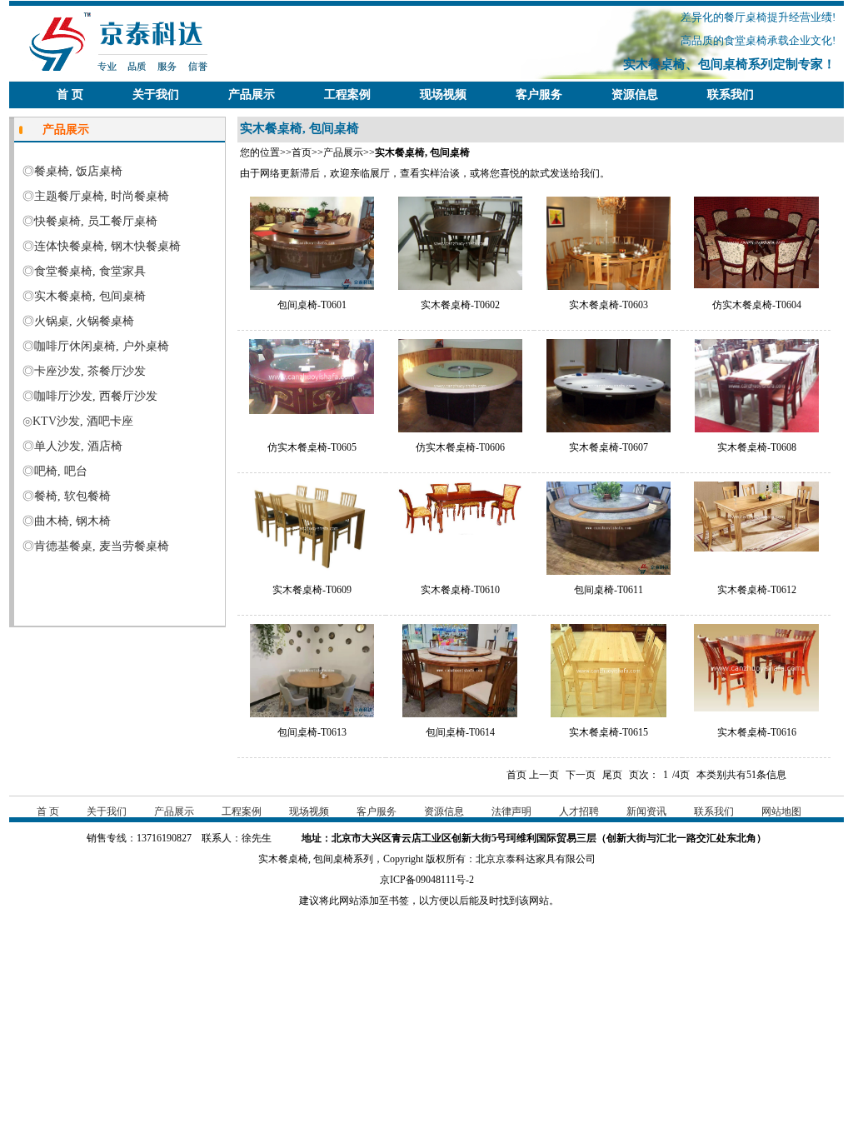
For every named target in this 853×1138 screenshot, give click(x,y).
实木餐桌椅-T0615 (608, 732)
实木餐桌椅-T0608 (756, 447)
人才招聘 (579, 811)
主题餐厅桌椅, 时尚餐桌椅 (101, 196)
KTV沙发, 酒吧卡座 (82, 421)
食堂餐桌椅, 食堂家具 (90, 271)
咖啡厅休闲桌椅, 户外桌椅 (101, 346)
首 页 (70, 94)
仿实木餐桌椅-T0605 (312, 447)
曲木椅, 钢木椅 (72, 521)
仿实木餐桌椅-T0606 (460, 447)
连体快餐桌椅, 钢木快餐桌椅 (107, 246)
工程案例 (347, 94)
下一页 (581, 775)
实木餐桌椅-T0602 (460, 305)
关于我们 (155, 94)
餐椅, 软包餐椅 (72, 496)
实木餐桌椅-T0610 (460, 590)
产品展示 (251, 94)
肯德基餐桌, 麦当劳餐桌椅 (101, 546)
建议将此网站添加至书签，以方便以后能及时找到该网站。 (426, 900)
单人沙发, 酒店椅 (78, 446)
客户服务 (539, 94)
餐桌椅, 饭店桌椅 (78, 171)
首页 (302, 152)
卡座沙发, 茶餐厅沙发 (90, 371)
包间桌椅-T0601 (312, 305)
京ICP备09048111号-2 (427, 880)
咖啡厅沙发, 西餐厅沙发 (95, 396)
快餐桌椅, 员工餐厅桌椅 (95, 221)
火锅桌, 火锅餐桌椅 (84, 321)
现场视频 (443, 94)
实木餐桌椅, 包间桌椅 (90, 296)
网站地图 (781, 811)
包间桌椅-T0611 (608, 590)
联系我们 (730, 94)
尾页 (612, 775)
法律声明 (511, 811)
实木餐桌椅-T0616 (756, 732)
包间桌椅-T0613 (312, 732)
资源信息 (634, 94)
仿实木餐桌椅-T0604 (756, 305)
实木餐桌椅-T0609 (312, 590)
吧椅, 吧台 (60, 471)
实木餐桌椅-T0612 (756, 590)
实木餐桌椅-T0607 (608, 447)
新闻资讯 (646, 811)
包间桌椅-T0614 (460, 732)
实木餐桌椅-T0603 (608, 305)
